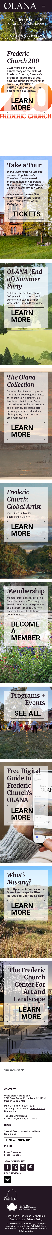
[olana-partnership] (11, 1189)
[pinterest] (30, 1167)
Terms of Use (17, 1219)
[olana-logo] (20, 3)
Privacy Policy (35, 1219)
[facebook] (7, 1167)
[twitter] (15, 1167)
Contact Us (10, 1111)
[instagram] (23, 1167)
